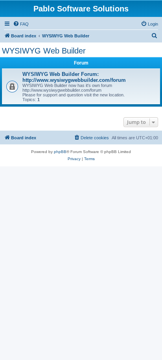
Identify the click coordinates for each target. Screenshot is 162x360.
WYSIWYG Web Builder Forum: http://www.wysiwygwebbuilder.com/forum (74, 77)
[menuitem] (21, 24)
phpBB (60, 152)
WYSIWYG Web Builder (44, 50)
